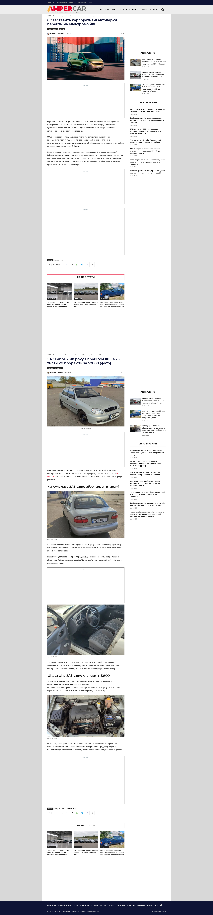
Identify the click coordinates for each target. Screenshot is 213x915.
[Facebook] (67, 264)
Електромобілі (63, 16)
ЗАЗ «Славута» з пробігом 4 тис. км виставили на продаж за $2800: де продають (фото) (112, 304)
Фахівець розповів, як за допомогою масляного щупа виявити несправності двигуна (147, 120)
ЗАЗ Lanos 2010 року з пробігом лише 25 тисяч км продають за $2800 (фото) (154, 62)
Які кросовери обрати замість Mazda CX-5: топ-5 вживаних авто (86, 304)
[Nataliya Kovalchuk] (48, 34)
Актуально (51, 298)
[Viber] (87, 264)
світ (62, 260)
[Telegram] (82, 264)
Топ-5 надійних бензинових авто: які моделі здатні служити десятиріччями (58, 304)
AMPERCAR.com (52, 16)
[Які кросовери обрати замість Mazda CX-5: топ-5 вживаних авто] (86, 291)
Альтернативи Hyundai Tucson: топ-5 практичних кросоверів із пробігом (153, 74)
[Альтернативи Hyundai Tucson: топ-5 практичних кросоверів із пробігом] (135, 75)
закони (56, 260)
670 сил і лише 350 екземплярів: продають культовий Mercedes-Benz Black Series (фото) (145, 131)
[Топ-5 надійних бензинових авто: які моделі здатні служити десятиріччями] (59, 291)
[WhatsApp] (77, 264)
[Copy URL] (92, 264)
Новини (62, 29)
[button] (162, 9)
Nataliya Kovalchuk (57, 34)
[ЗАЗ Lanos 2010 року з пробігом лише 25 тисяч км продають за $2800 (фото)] (135, 62)
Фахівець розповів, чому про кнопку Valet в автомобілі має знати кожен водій (148, 172)
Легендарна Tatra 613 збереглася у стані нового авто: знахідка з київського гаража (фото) (147, 162)
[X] (72, 264)
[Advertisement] (86, 102)
